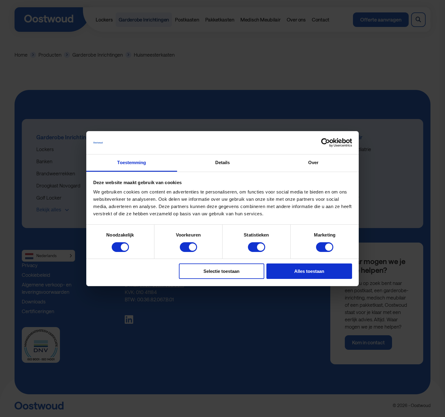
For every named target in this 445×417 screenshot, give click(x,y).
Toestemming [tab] (131, 162)
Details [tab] (222, 162)
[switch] (188, 247)
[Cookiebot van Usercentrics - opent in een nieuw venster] (325, 142)
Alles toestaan (309, 271)
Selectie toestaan (221, 271)
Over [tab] (313, 162)
